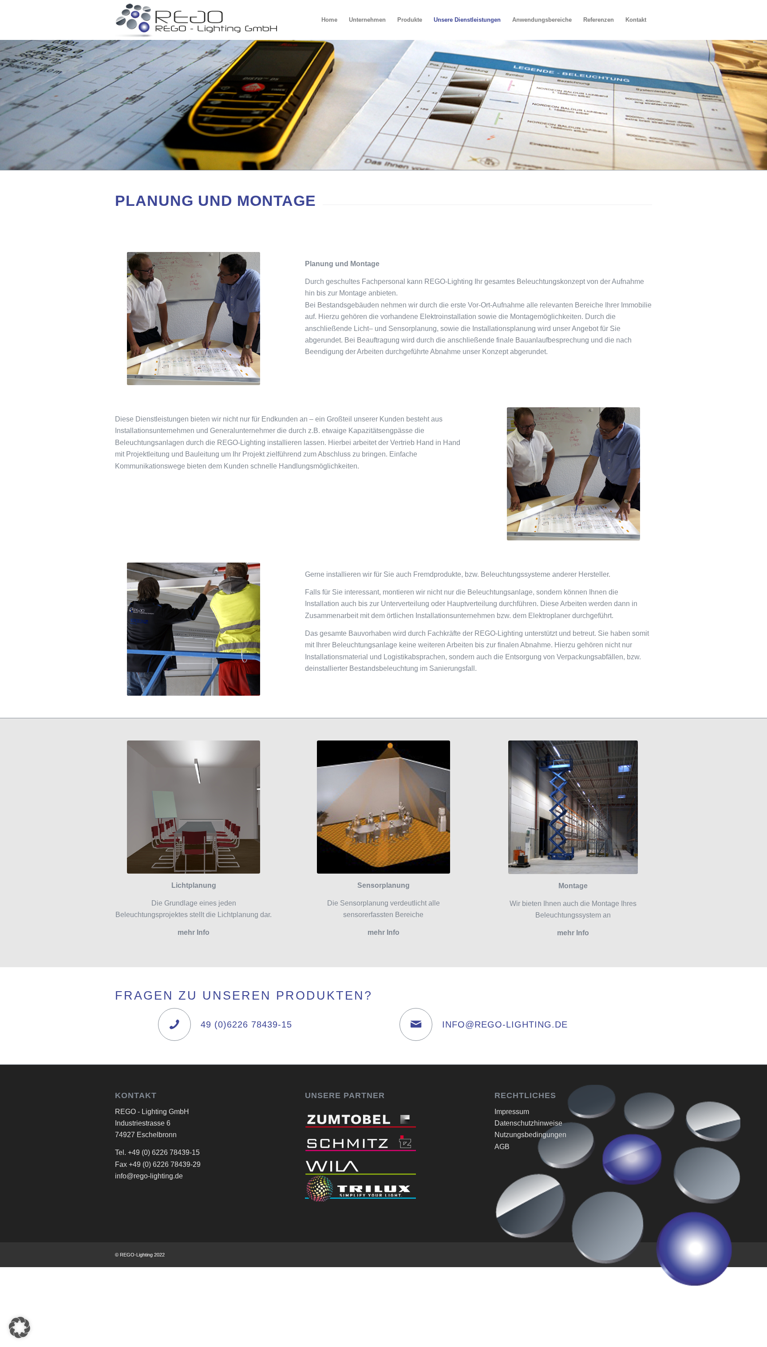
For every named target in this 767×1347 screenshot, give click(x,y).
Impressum (511, 1111)
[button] (19, 1327)
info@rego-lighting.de (149, 1176)
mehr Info (383, 932)
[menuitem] (329, 20)
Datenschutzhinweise (528, 1123)
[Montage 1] (573, 807)
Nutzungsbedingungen (530, 1134)
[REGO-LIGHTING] (196, 20)
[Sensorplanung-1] (383, 807)
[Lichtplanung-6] (193, 807)
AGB (502, 1146)
